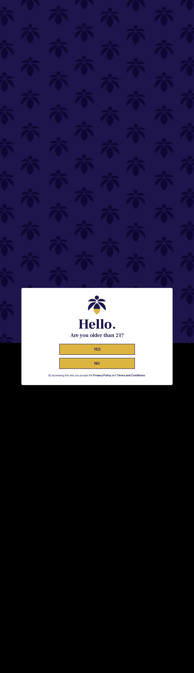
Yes (97, 349)
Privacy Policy (102, 375)
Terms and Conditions (131, 375)
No (97, 363)
